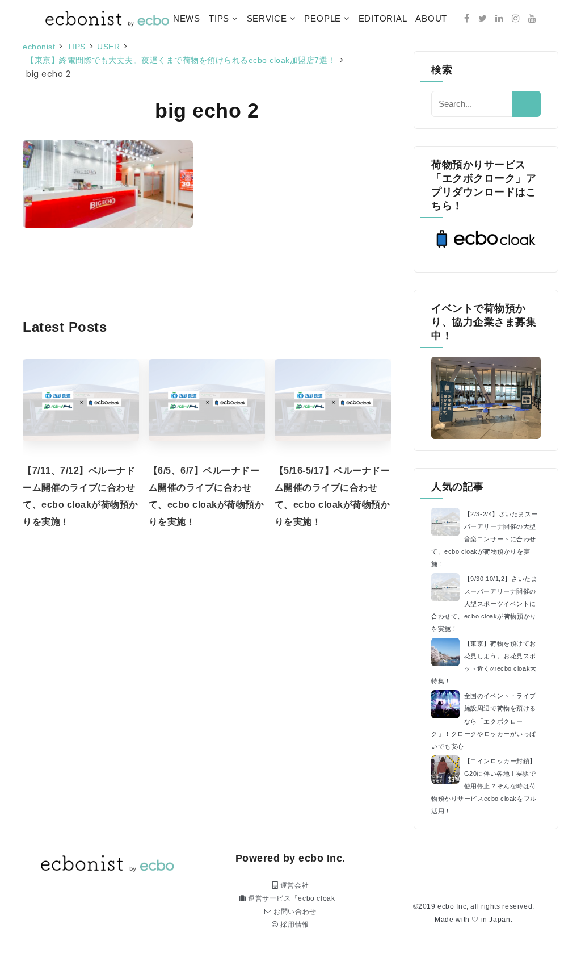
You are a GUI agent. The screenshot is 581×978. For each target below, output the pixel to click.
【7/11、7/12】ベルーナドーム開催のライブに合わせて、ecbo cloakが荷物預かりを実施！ (80, 496)
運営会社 (293, 885)
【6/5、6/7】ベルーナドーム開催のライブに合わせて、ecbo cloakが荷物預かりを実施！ (206, 496)
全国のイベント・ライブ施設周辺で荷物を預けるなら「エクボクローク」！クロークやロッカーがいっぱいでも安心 (483, 720)
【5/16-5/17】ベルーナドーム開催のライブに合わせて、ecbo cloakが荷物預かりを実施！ (332, 496)
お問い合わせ (294, 912)
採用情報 (294, 925)
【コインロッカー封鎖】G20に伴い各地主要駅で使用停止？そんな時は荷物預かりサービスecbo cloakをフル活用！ (484, 786)
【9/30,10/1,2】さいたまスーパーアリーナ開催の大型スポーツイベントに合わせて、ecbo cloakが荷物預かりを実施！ (484, 603)
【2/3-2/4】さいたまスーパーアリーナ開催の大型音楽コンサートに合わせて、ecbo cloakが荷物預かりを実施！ (484, 539)
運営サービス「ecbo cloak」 (294, 898)
